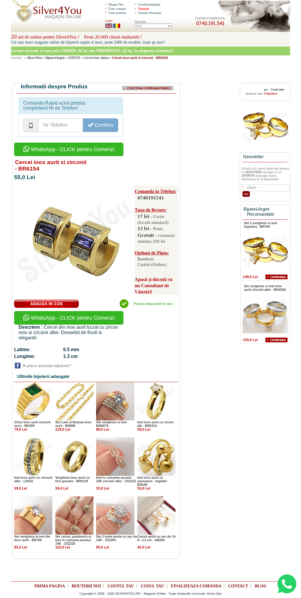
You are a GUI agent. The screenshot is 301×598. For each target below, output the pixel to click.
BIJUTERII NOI (86, 586)
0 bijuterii (270, 93)
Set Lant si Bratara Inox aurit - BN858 (73, 423)
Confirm (103, 125)
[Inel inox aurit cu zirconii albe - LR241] (33, 456)
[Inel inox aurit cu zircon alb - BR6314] (156, 401)
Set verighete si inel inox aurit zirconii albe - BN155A (265, 287)
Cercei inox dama (95, 58)
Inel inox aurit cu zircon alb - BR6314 (155, 423)
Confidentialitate (149, 4)
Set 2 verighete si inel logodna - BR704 (260, 224)
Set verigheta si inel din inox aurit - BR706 (32, 538)
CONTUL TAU (121, 586)
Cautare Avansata (149, 12)
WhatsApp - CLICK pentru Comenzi (71, 149)
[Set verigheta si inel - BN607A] (115, 401)
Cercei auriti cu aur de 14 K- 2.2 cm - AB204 (156, 538)
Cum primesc (117, 12)
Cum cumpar (117, 8)
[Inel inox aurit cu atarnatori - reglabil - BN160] (156, 456)
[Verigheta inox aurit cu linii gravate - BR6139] (74, 456)
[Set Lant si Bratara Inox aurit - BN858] (74, 401)
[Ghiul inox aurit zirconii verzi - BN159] (33, 401)
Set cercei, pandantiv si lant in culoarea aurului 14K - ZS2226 (73, 540)
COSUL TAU (152, 586)
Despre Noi (116, 4)
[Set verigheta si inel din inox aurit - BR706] (33, 515)
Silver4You (34, 58)
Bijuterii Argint (55, 58)
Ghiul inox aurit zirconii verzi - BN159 (32, 423)
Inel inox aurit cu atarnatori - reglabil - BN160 (153, 481)
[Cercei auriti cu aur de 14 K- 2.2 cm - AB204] (156, 515)
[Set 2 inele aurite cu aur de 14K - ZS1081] (115, 515)
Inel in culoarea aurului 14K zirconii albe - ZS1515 (116, 479)
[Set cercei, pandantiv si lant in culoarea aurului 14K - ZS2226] (74, 515)
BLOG (261, 586)
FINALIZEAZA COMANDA (196, 586)
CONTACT (238, 586)
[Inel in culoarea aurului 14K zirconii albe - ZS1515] (115, 456)
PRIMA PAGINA (49, 586)
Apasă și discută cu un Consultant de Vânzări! (154, 285)
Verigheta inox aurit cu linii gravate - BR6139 (72, 479)
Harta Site (214, 593)
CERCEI (74, 58)
